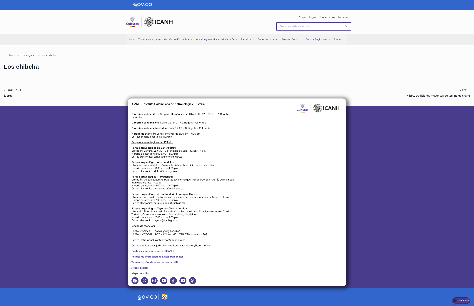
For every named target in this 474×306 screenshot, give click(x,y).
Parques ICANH (289, 39)
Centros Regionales (316, 39)
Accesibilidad (139, 268)
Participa (246, 39)
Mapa (302, 17)
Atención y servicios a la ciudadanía (215, 39)
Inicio (131, 39)
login (312, 17)
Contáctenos (327, 17)
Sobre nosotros (266, 39)
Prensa (337, 39)
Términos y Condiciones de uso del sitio (155, 262)
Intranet (343, 17)
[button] (346, 26)
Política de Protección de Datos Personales (157, 256)
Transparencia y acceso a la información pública (163, 39)
